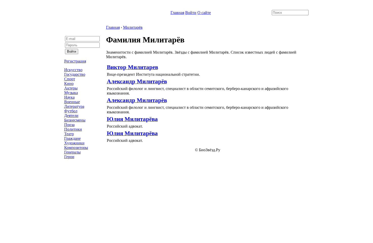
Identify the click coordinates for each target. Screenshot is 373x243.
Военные (72, 102)
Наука (69, 97)
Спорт (69, 79)
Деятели (71, 115)
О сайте (204, 12)
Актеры (71, 88)
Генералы (72, 152)
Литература (74, 106)
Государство (74, 74)
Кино (69, 83)
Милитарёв (133, 27)
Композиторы (76, 147)
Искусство (73, 70)
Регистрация (75, 61)
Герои (69, 157)
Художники (74, 143)
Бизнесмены (75, 120)
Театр (69, 134)
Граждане (72, 138)
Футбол (70, 111)
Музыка (71, 92)
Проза (69, 125)
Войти (190, 12)
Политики (73, 129)
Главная (177, 12)
